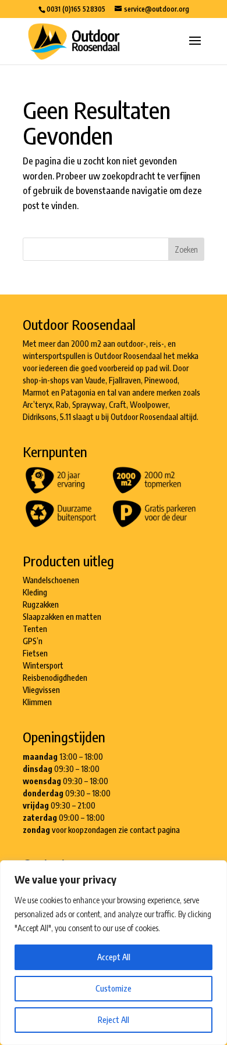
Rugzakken (41, 604)
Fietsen (35, 653)
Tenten (35, 629)
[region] (113, 952)
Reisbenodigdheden (55, 678)
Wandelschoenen (51, 580)
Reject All (113, 1020)
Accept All (113, 957)
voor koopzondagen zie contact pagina (116, 830)
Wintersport (43, 665)
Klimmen (37, 702)
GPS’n (32, 641)
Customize (113, 988)
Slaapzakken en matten (62, 617)
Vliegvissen (41, 690)
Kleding (35, 592)
